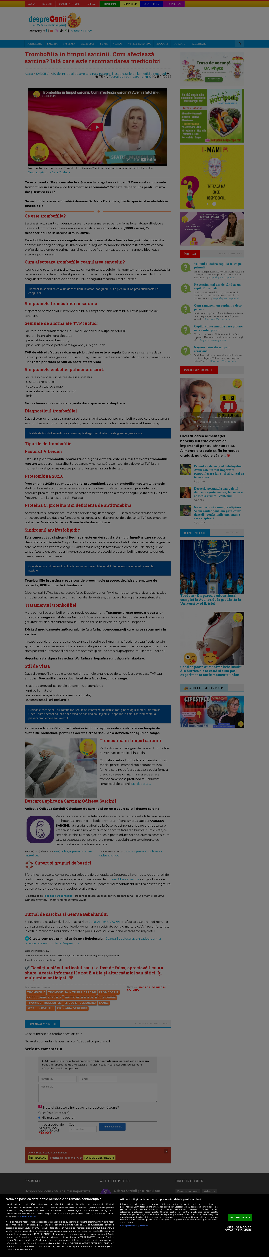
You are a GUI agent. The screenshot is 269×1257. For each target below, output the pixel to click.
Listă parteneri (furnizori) (134, 1225)
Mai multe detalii (27, 1216)
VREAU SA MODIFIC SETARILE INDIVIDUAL (239, 1229)
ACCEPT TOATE (240, 1217)
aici (60, 1237)
